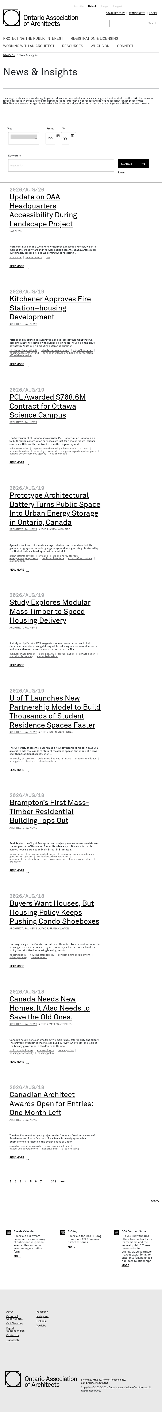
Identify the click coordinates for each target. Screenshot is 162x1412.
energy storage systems (23, 558)
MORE (17, 1256)
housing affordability (42, 955)
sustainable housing (21, 656)
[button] (23, 138)
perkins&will (46, 654)
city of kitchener (83, 350)
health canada (58, 454)
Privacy (96, 1380)
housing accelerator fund (24, 353)
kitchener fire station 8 (23, 350)
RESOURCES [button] (72, 46)
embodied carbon (47, 656)
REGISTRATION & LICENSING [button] (94, 39)
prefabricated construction (52, 857)
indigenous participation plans (78, 451)
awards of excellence (57, 1146)
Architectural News (23, 324)
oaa (48, 257)
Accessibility (118, 1380)
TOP (153, 1201)
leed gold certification (22, 761)
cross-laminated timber (42, 854)
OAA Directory (115, 13)
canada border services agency (27, 454)
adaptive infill (50, 1149)
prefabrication (66, 654)
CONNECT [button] (125, 46)
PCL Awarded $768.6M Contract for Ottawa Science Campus (47, 406)
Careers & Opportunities (14, 1317)
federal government (45, 451)
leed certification (19, 451)
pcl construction (18, 449)
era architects (45, 1050)
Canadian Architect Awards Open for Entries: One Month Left (51, 1104)
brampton (15, 862)
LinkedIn (41, 1321)
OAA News (15, 231)
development (39, 957)
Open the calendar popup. (58, 135)
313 (53, 1181)
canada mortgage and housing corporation (68, 353)
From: (48, 129)
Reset (121, 172)
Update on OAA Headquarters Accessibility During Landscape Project (43, 210)
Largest (117, 6)
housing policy (17, 955)
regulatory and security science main (54, 449)
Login (153, 13)
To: (63, 129)
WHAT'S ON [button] (100, 46)
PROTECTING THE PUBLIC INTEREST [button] (33, 39)
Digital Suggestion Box (15, 1329)
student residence (86, 759)
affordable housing (20, 355)
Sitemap (86, 1380)
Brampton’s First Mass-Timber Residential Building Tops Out (49, 812)
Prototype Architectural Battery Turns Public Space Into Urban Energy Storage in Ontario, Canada (54, 509)
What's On (9, 55)
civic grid (43, 556)
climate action (86, 654)
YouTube (41, 1326)
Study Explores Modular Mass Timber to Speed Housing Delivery (49, 611)
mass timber (16, 854)
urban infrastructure (80, 558)
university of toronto (21, 759)
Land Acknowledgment (94, 1383)
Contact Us (12, 1335)
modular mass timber (22, 654)
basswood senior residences (77, 854)
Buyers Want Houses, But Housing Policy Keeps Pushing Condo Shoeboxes (54, 912)
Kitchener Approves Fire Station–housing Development (50, 308)
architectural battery (21, 556)
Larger (105, 6)
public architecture (53, 558)
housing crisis (66, 1050)
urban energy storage (65, 556)
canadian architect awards (25, 1146)
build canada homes (21, 1050)
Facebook (42, 1312)
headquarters (34, 257)
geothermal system (20, 857)
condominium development (74, 955)
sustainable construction (24, 859)
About (9, 1312)
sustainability (17, 561)
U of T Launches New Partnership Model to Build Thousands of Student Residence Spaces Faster (55, 712)
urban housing (70, 1149)
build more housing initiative (54, 759)
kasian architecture (80, 859)
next (62, 1181)
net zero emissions (54, 859)
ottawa (84, 449)
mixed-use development (55, 350)
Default (92, 6)
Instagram (42, 1316)
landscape (15, 257)
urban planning (18, 957)
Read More (16, 266)
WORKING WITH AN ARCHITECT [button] (28, 46)
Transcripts (137, 13)
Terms (105, 1380)
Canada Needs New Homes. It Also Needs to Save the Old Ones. (49, 1008)
